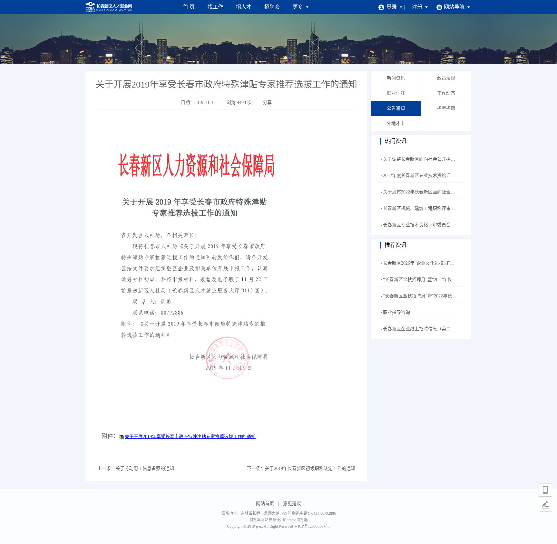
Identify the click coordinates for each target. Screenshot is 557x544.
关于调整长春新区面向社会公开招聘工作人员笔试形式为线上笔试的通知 (455, 159)
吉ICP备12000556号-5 (312, 526)
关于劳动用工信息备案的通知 (144, 468)
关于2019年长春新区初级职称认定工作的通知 (310, 468)
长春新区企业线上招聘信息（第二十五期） (426, 328)
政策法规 (446, 78)
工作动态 (446, 93)
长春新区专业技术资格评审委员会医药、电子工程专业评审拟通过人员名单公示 (462, 224)
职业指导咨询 (396, 312)
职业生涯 (396, 93)
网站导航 (455, 7)
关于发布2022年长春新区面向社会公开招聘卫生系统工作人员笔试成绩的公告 (459, 192)
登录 (392, 7)
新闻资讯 (396, 78)
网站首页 (265, 503)
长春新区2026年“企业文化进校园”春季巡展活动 (430, 263)
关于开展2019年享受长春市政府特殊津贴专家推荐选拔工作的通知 (190, 436)
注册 (418, 7)
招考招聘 (446, 108)
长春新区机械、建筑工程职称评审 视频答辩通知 (431, 208)
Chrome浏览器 (296, 520)
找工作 (215, 7)
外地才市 (396, 123)
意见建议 (292, 503)
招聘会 (272, 7)
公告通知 (396, 108)
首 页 (189, 7)
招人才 (243, 7)
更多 (298, 7)
